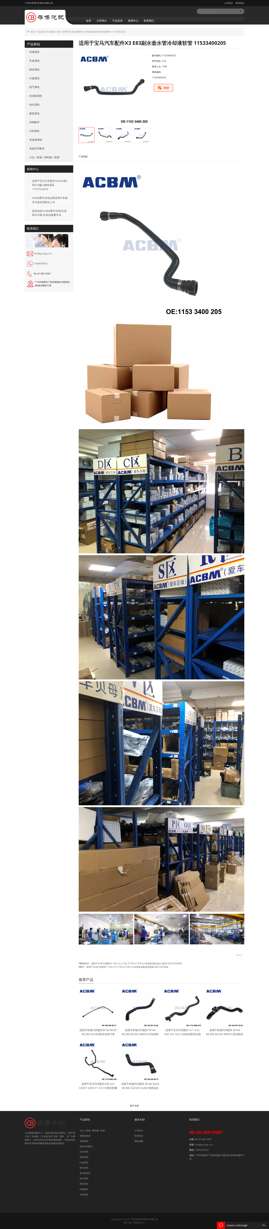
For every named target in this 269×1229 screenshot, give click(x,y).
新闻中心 (133, 20)
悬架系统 (34, 113)
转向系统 (34, 104)
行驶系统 (34, 78)
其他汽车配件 (37, 148)
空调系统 (34, 52)
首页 (88, 20)
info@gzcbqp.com (43, 253)
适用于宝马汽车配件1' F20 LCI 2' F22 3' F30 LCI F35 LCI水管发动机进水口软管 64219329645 (136, 963)
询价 (166, 88)
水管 (58, 31)
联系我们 (239, 3)
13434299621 (41, 263)
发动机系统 (35, 96)
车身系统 (34, 60)
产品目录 (117, 20)
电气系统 (34, 87)
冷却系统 (50, 31)
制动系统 (34, 69)
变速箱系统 (35, 139)
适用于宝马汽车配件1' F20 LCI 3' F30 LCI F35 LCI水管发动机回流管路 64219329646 (127, 966)
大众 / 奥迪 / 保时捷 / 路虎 (44, 157)
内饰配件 (34, 122)
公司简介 (228, 3)
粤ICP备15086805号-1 (135, 1222)
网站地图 (138, 1141)
